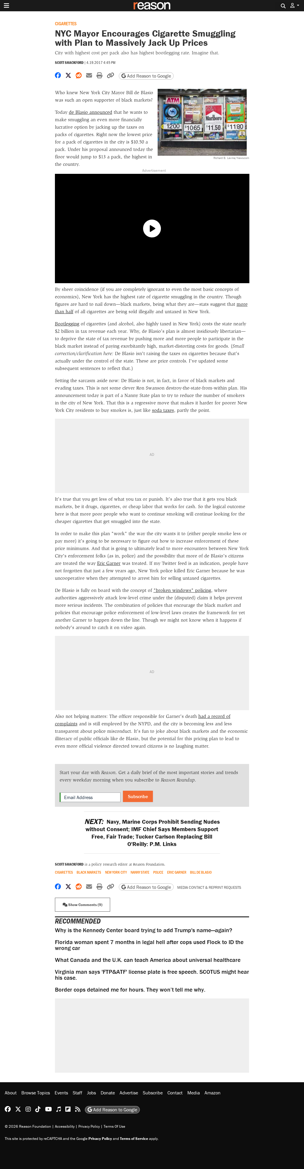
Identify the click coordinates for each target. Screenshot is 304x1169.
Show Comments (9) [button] (84, 904)
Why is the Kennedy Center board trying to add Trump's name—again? (143, 930)
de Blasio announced (90, 112)
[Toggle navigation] (6, 5)
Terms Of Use (114, 1126)
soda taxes (163, 410)
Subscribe (138, 796)
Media (193, 1093)
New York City (116, 872)
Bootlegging (67, 324)
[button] (294, 5)
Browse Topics (35, 1093)
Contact (175, 1093)
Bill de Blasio (201, 872)
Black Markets (89, 872)
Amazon (213, 1093)
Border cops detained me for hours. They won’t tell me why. (130, 989)
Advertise (129, 1093)
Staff (77, 1093)
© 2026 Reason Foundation (28, 1126)
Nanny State (140, 872)
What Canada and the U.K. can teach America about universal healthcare (147, 959)
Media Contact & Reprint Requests (209, 887)
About (11, 1093)
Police (158, 872)
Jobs (91, 1093)
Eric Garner (109, 563)
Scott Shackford (69, 62)
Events (61, 1093)
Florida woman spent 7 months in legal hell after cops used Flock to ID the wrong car (149, 944)
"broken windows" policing (182, 590)
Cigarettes (66, 23)
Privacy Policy (89, 1126)
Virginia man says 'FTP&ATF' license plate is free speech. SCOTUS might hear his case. (152, 974)
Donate (108, 1093)
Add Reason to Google (148, 76)
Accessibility (65, 1126)
